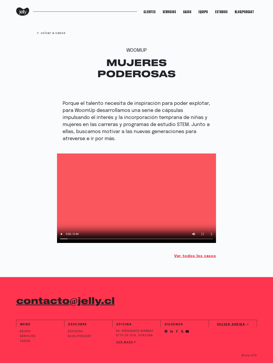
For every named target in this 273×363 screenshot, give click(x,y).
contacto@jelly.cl (65, 301)
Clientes (150, 12)
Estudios (221, 12)
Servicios (169, 12)
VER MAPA (124, 342)
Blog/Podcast (244, 12)
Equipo (203, 12)
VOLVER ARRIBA (231, 324)
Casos (187, 12)
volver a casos (53, 33)
